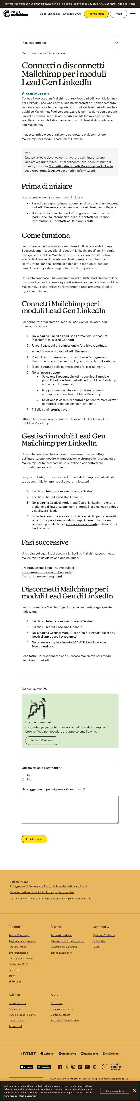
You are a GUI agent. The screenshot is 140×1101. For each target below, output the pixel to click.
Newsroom (15, 1009)
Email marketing (17, 946)
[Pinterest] (94, 1066)
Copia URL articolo (37, 93)
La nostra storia (17, 1003)
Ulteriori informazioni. (42, 740)
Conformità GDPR (18, 964)
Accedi (118, 13)
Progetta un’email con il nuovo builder (48, 567)
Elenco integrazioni (61, 952)
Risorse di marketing (62, 935)
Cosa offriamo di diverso (22, 958)
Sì (28, 775)
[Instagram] (73, 1066)
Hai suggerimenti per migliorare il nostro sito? (53, 789)
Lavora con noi (17, 1020)
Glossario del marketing (64, 946)
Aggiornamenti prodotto (22, 941)
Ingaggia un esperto (62, 1009)
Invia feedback (34, 839)
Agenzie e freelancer (104, 935)
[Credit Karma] (68, 1054)
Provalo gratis (96, 13)
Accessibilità (15, 1026)
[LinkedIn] (80, 1066)
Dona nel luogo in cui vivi (22, 1014)
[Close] (134, 1090)
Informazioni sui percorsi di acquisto (47, 572)
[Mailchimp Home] (16, 13)
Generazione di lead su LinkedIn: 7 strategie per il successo (42, 892)
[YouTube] (87, 1066)
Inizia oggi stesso (126, 3)
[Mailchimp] (111, 1054)
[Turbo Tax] (47, 1054)
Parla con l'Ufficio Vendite (65, 1020)
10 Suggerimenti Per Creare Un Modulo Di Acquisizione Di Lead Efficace (48, 886)
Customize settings (115, 1091)
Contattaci (57, 1003)
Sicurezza (14, 970)
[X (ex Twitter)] (66, 1066)
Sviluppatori (99, 941)
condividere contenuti (81, 524)
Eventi (96, 946)
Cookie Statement (28, 1095)
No (29, 779)
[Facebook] (60, 1066)
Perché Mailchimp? (19, 935)
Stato (12, 975)
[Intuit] (29, 1054)
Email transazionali (19, 952)
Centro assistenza (34, 53)
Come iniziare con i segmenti (42, 576)
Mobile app (15, 981)
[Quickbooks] (89, 1054)
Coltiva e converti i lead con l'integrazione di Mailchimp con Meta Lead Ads (50, 898)
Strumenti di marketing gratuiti (68, 941)
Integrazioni (57, 53)
